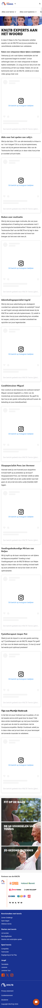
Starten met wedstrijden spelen (11, 939)
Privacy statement (7, 991)
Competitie (5, 949)
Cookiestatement (7, 995)
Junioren (4, 967)
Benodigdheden (6, 936)
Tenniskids (4, 964)
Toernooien (5, 952)
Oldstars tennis (6, 924)
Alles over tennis (8, 12)
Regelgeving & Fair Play (9, 955)
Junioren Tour (6, 970)
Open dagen (5, 921)
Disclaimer (4, 1000)
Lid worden (5, 933)
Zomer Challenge (6, 917)
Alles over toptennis (27, 12)
